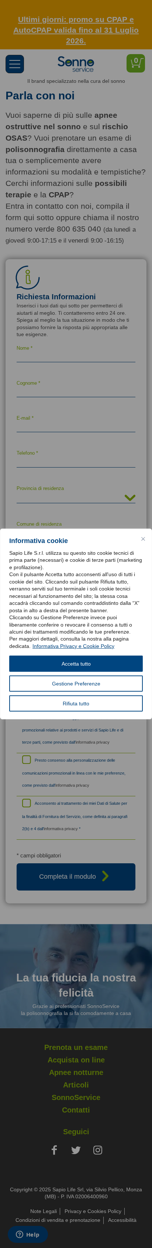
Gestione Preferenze (76, 684)
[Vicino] (143, 539)
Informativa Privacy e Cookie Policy (73, 646)
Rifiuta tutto (76, 703)
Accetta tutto (76, 664)
